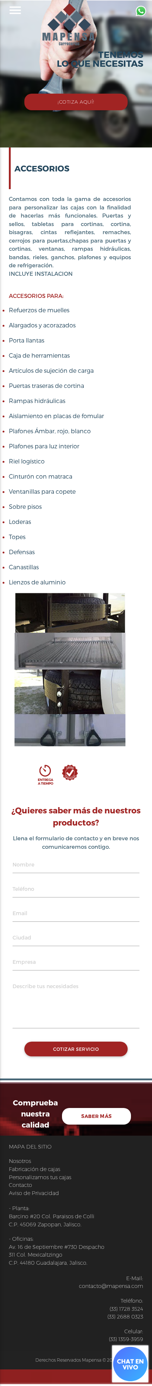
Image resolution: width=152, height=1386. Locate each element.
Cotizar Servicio (76, 1049)
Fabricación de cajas (34, 1169)
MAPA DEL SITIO (30, 1146)
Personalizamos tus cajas (40, 1177)
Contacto (20, 1185)
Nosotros (20, 1161)
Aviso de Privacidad (34, 1193)
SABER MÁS (96, 1116)
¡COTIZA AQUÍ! (76, 102)
